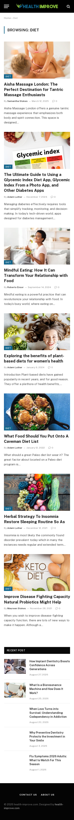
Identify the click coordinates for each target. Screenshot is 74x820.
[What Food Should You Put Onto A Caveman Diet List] (37, 411)
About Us (47, 794)
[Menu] (6, 6)
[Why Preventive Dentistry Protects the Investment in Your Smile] (15, 737)
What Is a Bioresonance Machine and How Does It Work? (46, 688)
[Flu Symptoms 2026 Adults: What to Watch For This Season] (15, 761)
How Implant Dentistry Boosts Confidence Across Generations (49, 665)
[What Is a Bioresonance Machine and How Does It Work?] (15, 690)
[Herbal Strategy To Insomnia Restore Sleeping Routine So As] (37, 492)
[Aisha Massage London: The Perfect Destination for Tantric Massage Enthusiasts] (37, 60)
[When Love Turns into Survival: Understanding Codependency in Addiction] (15, 714)
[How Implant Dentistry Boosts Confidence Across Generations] (15, 666)
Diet (8, 76)
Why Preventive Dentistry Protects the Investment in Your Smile (47, 736)
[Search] (68, 6)
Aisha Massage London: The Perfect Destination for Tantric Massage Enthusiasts (33, 89)
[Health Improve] (37, 6)
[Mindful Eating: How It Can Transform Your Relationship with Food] (37, 246)
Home (7, 18)
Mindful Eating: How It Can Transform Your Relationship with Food (36, 275)
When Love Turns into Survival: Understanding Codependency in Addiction (48, 712)
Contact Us (28, 794)
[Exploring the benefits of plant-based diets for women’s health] (37, 331)
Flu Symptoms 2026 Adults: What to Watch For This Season (48, 760)
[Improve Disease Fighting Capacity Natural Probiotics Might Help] (37, 572)
